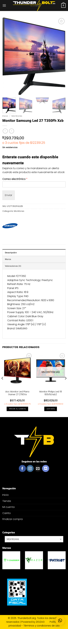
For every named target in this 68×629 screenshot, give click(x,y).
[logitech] (27, 560)
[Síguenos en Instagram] (30, 468)
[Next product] (5, 131)
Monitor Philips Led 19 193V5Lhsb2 (50, 393)
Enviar (8, 195)
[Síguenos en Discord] (45, 468)
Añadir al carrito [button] (17, 409)
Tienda (6, 501)
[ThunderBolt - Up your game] (34, 5)
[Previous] (2, 384)
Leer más (50, 409)
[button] (4, 5)
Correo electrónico (15, 179)
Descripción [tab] (11, 253)
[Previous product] (11, 131)
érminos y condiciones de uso (42, 625)
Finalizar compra (12, 519)
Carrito (6, 513)
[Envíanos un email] (37, 468)
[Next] (64, 107)
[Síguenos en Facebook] (22, 468)
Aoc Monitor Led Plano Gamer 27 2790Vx (17, 393)
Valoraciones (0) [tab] (13, 266)
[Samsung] (10, 225)
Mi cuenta (8, 507)
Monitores (17, 116)
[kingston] (50, 560)
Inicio (5, 116)
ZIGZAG (42, 621)
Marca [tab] (8, 259)
